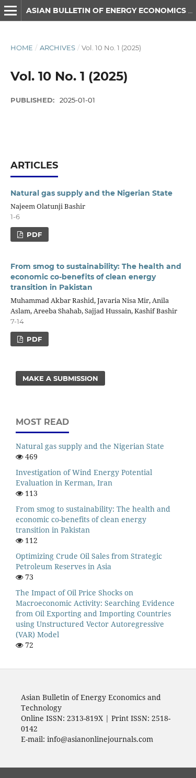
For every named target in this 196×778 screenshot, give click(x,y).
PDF (33, 234)
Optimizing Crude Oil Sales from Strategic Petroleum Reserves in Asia (89, 561)
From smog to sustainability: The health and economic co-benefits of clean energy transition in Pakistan (95, 277)
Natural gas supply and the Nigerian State (91, 193)
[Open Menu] (10, 10)
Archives (57, 47)
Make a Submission (60, 378)
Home (21, 47)
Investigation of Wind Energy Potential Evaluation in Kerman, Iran (84, 477)
